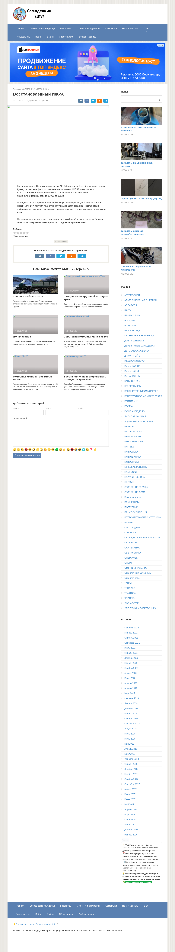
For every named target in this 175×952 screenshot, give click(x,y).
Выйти (50, 37)
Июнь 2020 (129, 678)
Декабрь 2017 (131, 769)
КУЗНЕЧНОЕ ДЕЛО (134, 411)
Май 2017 (129, 804)
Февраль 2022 (131, 628)
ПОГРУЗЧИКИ (131, 507)
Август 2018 (130, 729)
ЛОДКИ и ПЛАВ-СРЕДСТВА (138, 421)
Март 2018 (129, 754)
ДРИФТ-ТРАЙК (132, 356)
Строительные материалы (137, 573)
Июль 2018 (129, 734)
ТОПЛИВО (129, 588)
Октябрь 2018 (131, 718)
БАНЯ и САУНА (132, 315)
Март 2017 (129, 814)
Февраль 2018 (131, 759)
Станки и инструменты (88, 28)
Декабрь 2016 (131, 829)
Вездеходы (66, 28)
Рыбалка (128, 522)
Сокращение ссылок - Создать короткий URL (36, 924)
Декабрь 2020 (131, 658)
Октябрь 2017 (131, 779)
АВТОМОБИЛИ (132, 295)
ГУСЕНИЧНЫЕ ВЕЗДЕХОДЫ (139, 335)
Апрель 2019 (130, 688)
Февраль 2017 (131, 819)
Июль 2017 (129, 794)
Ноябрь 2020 (131, 663)
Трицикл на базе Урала (28, 296)
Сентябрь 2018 (132, 723)
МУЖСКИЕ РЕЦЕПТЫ (135, 467)
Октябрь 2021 (131, 638)
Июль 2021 (129, 648)
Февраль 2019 (131, 698)
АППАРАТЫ (130, 305)
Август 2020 (130, 673)
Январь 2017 (131, 824)
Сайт (80, 408)
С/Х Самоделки (132, 527)
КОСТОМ (128, 406)
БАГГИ (128, 310)
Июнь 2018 (129, 739)
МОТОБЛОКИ (131, 452)
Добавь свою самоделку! (42, 28)
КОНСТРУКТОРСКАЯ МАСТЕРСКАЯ (143, 396)
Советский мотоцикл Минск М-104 (86, 336)
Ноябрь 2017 (131, 774)
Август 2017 (130, 789)
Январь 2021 (131, 653)
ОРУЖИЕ (129, 482)
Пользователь (23, 37)
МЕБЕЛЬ (129, 426)
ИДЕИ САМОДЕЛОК (134, 361)
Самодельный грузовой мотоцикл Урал (86, 298)
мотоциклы (62, 241)
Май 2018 (129, 744)
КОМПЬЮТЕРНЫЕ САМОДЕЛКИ (141, 391)
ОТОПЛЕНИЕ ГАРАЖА (136, 487)
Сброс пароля (66, 37)
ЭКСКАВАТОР (131, 603)
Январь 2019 (131, 703)
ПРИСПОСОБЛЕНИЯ (135, 512)
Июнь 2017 (129, 799)
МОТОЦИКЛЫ (41, 101)
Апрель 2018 (130, 749)
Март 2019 (129, 693)
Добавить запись (87, 37)
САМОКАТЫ (130, 543)
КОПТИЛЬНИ (131, 401)
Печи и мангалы (130, 28)
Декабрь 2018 (131, 708)
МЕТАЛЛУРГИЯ (132, 436)
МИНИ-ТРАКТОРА (133, 442)
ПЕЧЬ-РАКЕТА (132, 502)
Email (49, 408)
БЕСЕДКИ (129, 320)
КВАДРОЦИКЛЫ (132, 386)
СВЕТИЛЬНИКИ (132, 553)
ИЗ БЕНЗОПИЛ (132, 366)
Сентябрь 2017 (132, 784)
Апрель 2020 (130, 683)
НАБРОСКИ (130, 472)
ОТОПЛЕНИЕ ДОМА (134, 492)
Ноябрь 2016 (131, 835)
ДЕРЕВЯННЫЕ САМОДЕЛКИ (139, 346)
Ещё (146, 28)
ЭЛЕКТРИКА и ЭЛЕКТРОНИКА (140, 608)
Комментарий (20, 418)
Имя (16, 408)
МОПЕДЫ (129, 447)
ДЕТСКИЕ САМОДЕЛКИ (136, 351)
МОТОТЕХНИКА (132, 457)
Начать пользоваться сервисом (138, 882)
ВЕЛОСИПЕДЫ (132, 330)
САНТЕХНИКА (132, 548)
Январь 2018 (131, 764)
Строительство (132, 578)
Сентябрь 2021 (132, 643)
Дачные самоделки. (134, 341)
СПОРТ (128, 563)
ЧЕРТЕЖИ (129, 598)
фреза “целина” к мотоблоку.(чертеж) (141, 198)
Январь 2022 (131, 633)
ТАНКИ (128, 583)
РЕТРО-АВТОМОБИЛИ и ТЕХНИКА (142, 517)
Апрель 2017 (130, 809)
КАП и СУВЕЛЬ (132, 381)
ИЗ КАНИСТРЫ (132, 376)
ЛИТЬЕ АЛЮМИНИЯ (135, 416)
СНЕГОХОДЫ (131, 558)
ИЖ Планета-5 (22, 336)
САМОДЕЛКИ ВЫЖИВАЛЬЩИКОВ (142, 537)
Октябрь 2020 (131, 668)
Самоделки (111, 28)
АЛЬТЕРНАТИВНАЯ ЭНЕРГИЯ (140, 300)
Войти (38, 37)
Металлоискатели (133, 431)
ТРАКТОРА (130, 593)
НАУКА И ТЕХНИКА (134, 477)
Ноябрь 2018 (131, 713)
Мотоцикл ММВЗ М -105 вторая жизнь (33, 378)
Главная (20, 28)
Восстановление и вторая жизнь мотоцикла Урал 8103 (85, 378)
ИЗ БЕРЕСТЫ (131, 371)
